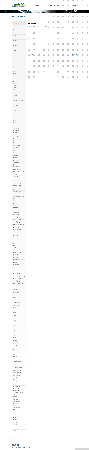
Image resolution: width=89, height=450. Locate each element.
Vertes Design (85, 449)
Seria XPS (15, 158)
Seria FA (15, 411)
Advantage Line (16, 212)
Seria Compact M (16, 145)
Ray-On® (14, 40)
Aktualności (38, 5)
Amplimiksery (15, 233)
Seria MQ (16, 174)
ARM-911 (15, 394)
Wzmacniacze (15, 48)
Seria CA (15, 412)
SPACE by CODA (16, 128)
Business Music (16, 162)
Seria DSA (15, 422)
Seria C (14, 414)
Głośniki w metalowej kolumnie (19, 276)
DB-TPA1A (15, 16)
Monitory (15, 157)
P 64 (14, 245)
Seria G (14, 110)
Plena (14, 354)
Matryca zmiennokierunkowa (18, 283)
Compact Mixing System (18, 241)
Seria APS (15, 25)
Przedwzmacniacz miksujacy (18, 368)
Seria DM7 (15, 66)
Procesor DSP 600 (16, 390)
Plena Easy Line (16, 227)
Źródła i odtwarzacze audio (18, 433)
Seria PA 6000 (16, 403)
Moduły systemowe (16, 97)
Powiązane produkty (17, 134)
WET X (14, 344)
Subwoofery (15, 50)
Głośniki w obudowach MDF (18, 219)
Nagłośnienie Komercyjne (18, 180)
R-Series (15, 340)
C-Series (15, 309)
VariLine (15, 295)
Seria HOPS (15, 102)
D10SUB (15, 325)
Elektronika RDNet (16, 169)
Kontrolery (15, 95)
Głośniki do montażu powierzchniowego (17, 184)
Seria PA (15, 205)
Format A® (15, 75)
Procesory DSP (15, 85)
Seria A (14, 202)
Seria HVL (15, 143)
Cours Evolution (16, 292)
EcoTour (15, 409)
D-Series (15, 314)
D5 (14, 332)
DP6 (15, 322)
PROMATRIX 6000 (16, 428)
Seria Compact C (16, 148)
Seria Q (14, 142)
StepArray (14, 38)
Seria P (14, 152)
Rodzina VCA (15, 78)
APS (14, 27)
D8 (14, 329)
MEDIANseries (15, 207)
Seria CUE (15, 112)
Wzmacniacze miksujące (18, 373)
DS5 (15, 317)
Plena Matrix (15, 377)
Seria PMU (15, 198)
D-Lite (14, 290)
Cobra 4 (14, 312)
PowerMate (15, 235)
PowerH (14, 421)
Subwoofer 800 (17, 305)
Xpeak (14, 55)
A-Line (14, 307)
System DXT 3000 (16, 124)
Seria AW (15, 249)
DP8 (15, 324)
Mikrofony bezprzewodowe (18, 224)
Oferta (44, 5)
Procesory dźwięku (16, 386)
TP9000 (14, 60)
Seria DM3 (15, 65)
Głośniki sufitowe (16, 168)
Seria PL (15, 164)
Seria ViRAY (15, 80)
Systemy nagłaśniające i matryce (19, 392)
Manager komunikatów (17, 358)
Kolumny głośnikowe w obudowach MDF (17, 222)
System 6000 (15, 399)
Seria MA (15, 203)
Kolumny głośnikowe (17, 252)
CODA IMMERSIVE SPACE (18, 126)
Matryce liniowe (16, 285)
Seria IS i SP (15, 251)
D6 (14, 330)
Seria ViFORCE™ (16, 33)
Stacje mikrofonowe (17, 370)
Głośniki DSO (15, 122)
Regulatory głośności (17, 231)
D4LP (15, 334)
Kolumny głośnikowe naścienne (19, 259)
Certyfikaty (63, 5)
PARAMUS (15, 419)
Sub (14, 270)
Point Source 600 (17, 302)
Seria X (14, 140)
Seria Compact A (16, 147)
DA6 (15, 320)
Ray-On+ (14, 43)
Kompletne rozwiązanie (17, 379)
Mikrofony (14, 347)
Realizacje (56, 5)
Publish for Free (74, 54)
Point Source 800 (17, 300)
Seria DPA (15, 405)
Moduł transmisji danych (17, 351)
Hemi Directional (16, 257)
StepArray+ (15, 35)
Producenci (50, 5)
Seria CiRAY (15, 83)
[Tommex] (19, 7)
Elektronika (15, 117)
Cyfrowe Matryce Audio (17, 243)
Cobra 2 (14, 310)
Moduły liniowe (15, 58)
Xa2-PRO (15, 345)
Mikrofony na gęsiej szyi (17, 349)
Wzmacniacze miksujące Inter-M (19, 196)
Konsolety (15, 73)
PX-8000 (15, 396)
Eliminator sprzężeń (17, 356)
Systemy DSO (15, 120)
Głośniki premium (16, 214)
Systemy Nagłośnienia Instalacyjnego (17, 137)
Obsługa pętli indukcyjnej (18, 359)
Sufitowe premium (16, 264)
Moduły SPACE (16, 130)
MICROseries (15, 209)
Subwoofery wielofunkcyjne (18, 107)
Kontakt (74, 5)
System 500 (15, 397)
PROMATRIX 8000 (16, 430)
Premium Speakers (17, 166)
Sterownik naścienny (17, 372)
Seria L (14, 416)
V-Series (15, 289)
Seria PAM (15, 200)
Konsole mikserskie (16, 63)
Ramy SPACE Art (16, 132)
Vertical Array (15, 294)
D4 (14, 335)
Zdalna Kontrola (16, 194)
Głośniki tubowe (16, 217)
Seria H (14, 153)
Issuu (33, 54)
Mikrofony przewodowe (17, 226)
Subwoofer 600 (17, 304)
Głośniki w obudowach (17, 268)
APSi (14, 29)
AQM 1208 (15, 89)
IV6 (14, 299)
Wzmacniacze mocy (17, 363)
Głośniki (14, 247)
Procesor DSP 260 (16, 388)
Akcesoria (14, 53)
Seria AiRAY (15, 81)
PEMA (14, 417)
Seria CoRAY (15, 105)
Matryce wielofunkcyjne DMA (18, 171)
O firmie (69, 5)
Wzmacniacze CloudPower (18, 100)
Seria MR (16, 176)
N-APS (14, 31)
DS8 (15, 319)
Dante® (14, 68)
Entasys (14, 337)
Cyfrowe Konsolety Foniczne (18, 189)
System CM (15, 71)
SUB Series (15, 155)
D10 (15, 327)
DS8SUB (16, 315)
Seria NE (15, 90)
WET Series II (15, 342)
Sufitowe (15, 262)
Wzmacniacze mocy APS (17, 92)
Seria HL (15, 150)
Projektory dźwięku (17, 229)
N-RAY (14, 115)
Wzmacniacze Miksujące (17, 191)
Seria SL (15, 426)
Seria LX (15, 424)
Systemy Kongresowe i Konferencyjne (17, 383)
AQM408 (15, 87)
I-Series (14, 297)
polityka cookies (27, 447)
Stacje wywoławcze (17, 361)
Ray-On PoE (15, 45)
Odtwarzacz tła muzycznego (18, 367)
